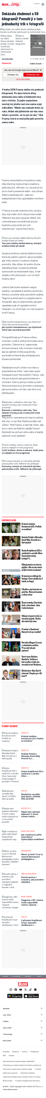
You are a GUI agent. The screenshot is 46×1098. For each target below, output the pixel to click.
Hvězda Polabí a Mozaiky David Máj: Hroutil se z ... (30, 756)
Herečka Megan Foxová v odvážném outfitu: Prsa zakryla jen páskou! (32, 646)
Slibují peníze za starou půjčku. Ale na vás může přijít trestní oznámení (32, 567)
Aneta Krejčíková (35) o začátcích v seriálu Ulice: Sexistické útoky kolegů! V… (32, 554)
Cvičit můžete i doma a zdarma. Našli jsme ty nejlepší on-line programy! (22, 451)
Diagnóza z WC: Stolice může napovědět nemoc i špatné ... (32, 902)
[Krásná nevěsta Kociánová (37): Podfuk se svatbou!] (11, 528)
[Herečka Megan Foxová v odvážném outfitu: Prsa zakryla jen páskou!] (11, 646)
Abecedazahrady (29, 874)
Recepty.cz (26, 808)
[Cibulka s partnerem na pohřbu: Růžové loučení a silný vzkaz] (11, 593)
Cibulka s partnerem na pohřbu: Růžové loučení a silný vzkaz (32, 592)
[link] (10, 990)
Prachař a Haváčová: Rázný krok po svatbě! (31, 630)
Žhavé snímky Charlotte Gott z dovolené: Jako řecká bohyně (32, 605)
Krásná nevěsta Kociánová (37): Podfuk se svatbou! (32, 526)
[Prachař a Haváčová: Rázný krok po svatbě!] (11, 633)
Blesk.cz (25, 733)
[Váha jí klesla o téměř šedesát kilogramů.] (22, 44)
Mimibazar (26, 851)
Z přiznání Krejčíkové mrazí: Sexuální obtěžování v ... (31, 922)
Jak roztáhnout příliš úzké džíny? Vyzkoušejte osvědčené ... (32, 838)
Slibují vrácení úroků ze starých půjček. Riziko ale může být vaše (32, 618)
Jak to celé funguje (23, 79)
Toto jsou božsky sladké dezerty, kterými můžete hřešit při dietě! (21, 244)
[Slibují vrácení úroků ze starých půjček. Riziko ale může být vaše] (11, 620)
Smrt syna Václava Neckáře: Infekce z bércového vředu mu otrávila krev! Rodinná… (32, 660)
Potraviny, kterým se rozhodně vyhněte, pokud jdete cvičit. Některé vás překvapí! (22, 467)
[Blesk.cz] (23, 984)
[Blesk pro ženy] (11, 6)
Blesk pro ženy (28, 831)
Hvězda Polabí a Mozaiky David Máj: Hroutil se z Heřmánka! (32, 539)
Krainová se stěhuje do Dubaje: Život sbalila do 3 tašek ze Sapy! (32, 578)
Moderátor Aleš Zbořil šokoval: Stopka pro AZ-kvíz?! (32, 673)
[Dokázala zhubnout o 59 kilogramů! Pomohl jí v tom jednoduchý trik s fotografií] (23, 32)
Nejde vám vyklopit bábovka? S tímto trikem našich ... (30, 814)
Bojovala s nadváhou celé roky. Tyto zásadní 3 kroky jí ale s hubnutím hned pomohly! (21, 413)
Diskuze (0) (6, 63)
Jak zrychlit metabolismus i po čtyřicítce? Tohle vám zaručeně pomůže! (22, 328)
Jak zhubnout (17, 976)
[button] (42, 4)
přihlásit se (37, 3)
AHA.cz (24, 791)
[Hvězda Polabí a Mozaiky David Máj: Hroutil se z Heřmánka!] (11, 541)
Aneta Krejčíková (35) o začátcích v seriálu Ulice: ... (32, 773)
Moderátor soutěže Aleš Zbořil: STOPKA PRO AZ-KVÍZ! (30, 796)
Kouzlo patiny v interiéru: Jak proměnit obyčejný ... (32, 879)
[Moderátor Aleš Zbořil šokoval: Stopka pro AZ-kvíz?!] (11, 674)
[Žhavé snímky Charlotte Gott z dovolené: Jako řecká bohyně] (11, 606)
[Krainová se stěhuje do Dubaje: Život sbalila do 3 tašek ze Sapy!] (11, 580)
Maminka (5, 976)
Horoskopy (28, 976)
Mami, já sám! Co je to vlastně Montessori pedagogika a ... (32, 856)
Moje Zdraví (26, 896)
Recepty (39, 976)
